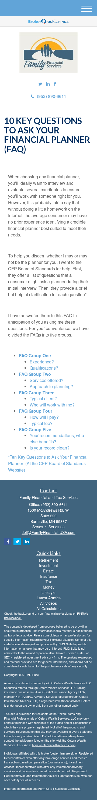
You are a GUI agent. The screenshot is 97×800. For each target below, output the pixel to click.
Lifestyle (48, 592)
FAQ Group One (35, 355)
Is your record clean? (50, 448)
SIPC (28, 696)
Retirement (48, 560)
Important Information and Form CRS (28, 788)
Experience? (42, 362)
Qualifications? (44, 368)
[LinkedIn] (48, 84)
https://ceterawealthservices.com (53, 745)
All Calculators (48, 608)
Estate (48, 571)
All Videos (48, 603)
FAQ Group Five (35, 429)
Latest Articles (49, 597)
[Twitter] (40, 84)
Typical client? (43, 398)
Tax (49, 581)
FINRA (20, 696)
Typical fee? (41, 423)
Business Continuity (68, 788)
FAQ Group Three (36, 393)
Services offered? (46, 380)
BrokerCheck (13, 617)
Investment (48, 565)
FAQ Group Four (35, 411)
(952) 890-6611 (51, 96)
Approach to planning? (51, 386)
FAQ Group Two (35, 374)
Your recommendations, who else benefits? (57, 438)
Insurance (48, 576)
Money (48, 587)
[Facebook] (55, 84)
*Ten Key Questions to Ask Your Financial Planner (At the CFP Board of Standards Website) (48, 463)
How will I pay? (44, 417)
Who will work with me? (52, 405)
